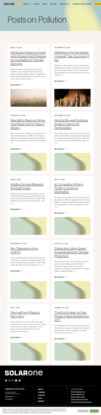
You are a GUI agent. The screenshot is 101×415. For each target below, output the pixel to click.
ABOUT (40, 389)
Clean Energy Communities (81, 402)
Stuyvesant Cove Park (79, 400)
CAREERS (41, 392)
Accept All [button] (94, 411)
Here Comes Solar (78, 397)
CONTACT (41, 395)
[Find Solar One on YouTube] (16, 380)
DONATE (41, 401)
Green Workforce (77, 394)
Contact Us (64, 4)
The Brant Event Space (81, 4)
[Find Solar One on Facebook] (12, 380)
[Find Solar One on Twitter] (6, 380)
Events (36, 4)
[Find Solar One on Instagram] (10, 381)
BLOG (40, 398)
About (26, 4)
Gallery (53, 4)
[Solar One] (50, 373)
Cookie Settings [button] (83, 411)
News (44, 4)
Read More (16, 85)
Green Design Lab (78, 392)
